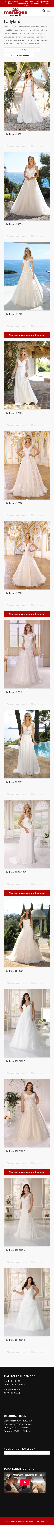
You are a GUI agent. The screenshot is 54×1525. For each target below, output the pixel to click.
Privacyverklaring (41, 1521)
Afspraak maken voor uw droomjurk (27, 335)
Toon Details (38, 146)
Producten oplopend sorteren (38, 50)
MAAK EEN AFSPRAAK (17, 146)
